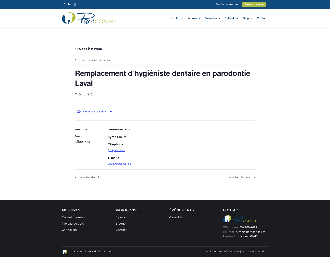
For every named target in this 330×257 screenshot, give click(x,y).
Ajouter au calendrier (95, 111)
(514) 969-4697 (116, 150)
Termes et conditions (255, 251)
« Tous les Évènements (88, 48)
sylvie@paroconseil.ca (251, 231)
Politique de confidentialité (222, 251)
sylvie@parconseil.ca (119, 163)
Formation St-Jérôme (240, 177)
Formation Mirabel (88, 177)
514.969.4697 (248, 227)
